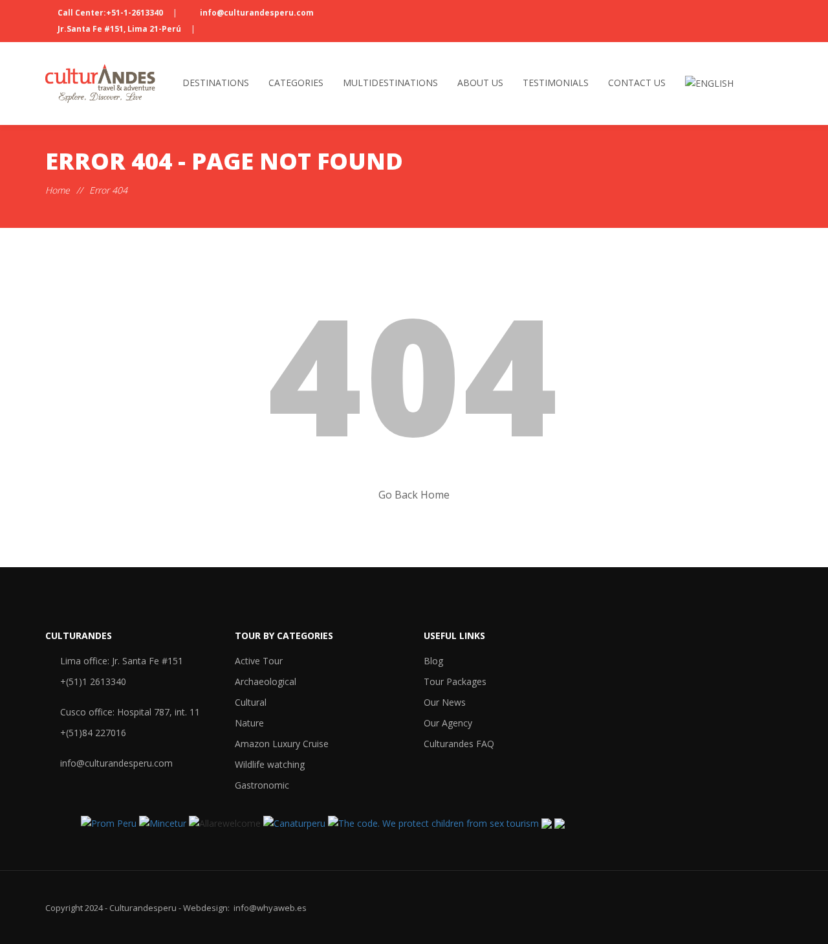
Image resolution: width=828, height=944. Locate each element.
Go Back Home (414, 495)
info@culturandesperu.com (256, 12)
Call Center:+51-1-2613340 (110, 12)
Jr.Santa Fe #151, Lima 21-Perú (119, 28)
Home (57, 190)
